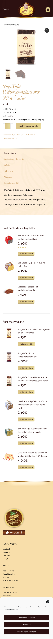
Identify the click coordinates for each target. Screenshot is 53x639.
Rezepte (6, 577)
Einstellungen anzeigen (26, 632)
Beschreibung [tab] (10, 153)
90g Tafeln (16, 135)
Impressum (7, 596)
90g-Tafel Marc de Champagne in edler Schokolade (34, 331)
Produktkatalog (9, 574)
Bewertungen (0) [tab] (11, 183)
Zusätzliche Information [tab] (14, 159)
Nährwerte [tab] (8, 171)
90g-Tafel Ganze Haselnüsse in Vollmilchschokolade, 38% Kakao (33, 379)
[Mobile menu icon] (48, 9)
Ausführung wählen (26, 344)
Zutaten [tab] (7, 165)
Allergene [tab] (8, 177)
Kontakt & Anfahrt (10, 592)
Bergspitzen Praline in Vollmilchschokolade (28, 288)
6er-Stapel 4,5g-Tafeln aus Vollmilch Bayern (32, 264)
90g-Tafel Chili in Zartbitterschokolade (28, 355)
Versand (10, 116)
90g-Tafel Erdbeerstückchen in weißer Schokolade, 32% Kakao (32, 454)
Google (5, 558)
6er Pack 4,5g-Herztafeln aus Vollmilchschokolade (31, 237)
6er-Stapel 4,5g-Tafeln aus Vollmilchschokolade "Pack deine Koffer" (32, 404)
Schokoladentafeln (28, 135)
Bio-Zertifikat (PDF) (10, 580)
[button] (48, 602)
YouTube (6, 555)
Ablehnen (26, 625)
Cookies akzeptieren (26, 618)
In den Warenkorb (28, 126)
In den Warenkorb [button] (26, 253)
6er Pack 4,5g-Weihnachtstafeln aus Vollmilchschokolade (32, 430)
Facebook (6, 549)
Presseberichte (8, 571)
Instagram (6, 552)
